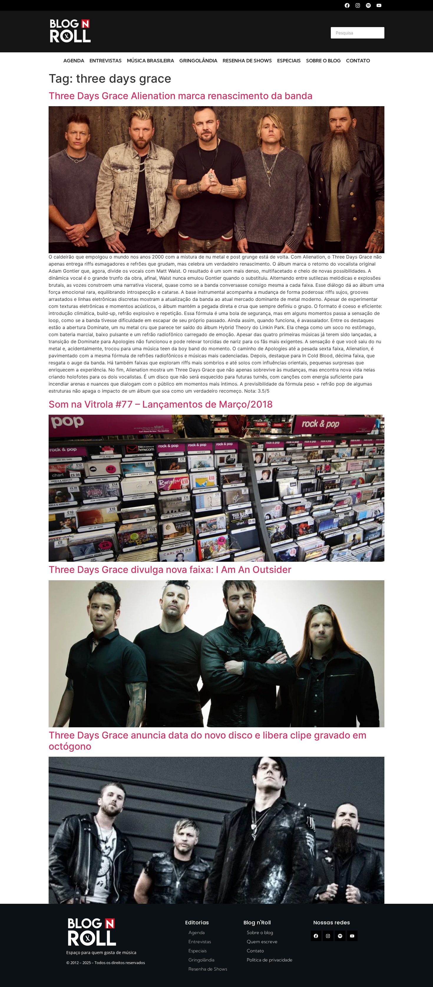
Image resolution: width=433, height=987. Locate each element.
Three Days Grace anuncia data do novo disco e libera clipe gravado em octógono (207, 740)
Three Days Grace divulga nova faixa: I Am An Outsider (170, 569)
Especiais (289, 61)
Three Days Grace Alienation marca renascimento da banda (181, 95)
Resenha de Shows (247, 61)
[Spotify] (368, 5)
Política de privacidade (269, 960)
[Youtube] (378, 5)
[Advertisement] (209, 32)
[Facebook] (347, 5)
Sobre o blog (323, 61)
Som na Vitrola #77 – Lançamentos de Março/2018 (161, 404)
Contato (358, 61)
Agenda (73, 61)
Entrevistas (106, 61)
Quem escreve (262, 941)
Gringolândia (198, 61)
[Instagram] (357, 5)
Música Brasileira (150, 61)
